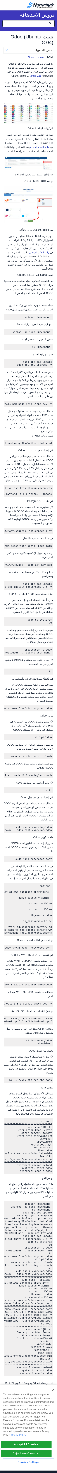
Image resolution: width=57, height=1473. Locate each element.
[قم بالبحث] (50, 23)
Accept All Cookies (26, 1444)
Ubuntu (40, 57)
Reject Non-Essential (26, 1453)
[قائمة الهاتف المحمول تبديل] (4, 5)
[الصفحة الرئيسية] (40, 6)
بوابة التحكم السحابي (40, 147)
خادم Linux (35, 76)
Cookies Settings (28, 1462)
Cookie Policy (18, 1435)
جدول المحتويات (43, 50)
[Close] (53, 1389)
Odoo (31, 57)
